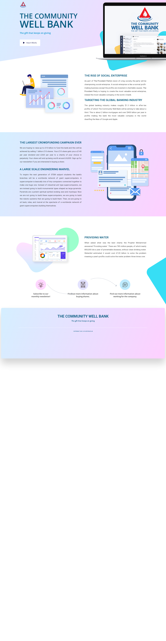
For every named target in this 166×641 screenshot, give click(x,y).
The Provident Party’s (103, 81)
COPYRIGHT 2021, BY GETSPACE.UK (83, 331)
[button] (30, 43)
